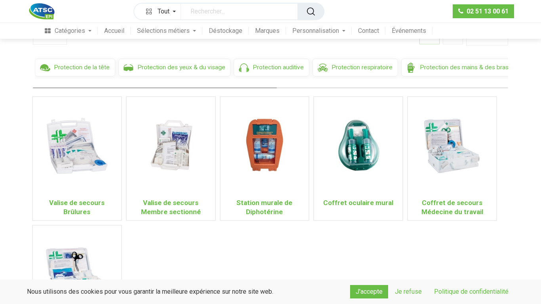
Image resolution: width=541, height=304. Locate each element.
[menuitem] (68, 30)
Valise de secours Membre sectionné (171, 207)
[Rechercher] (310, 11)
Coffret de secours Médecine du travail (452, 207)
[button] (159, 11)
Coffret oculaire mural (358, 203)
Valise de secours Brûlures (77, 207)
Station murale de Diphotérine (264, 207)
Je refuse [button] (408, 291)
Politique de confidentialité (471, 291)
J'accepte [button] (369, 291)
